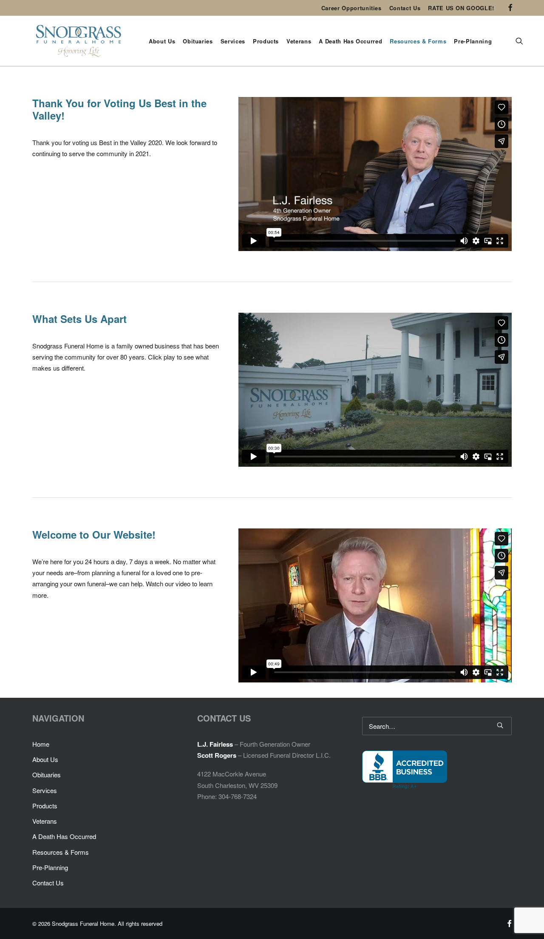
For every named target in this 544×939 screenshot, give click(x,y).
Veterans (298, 41)
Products (266, 41)
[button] (510, 7)
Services (233, 41)
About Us (162, 41)
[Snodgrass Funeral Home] (78, 41)
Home (40, 743)
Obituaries (198, 41)
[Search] (437, 726)
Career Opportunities (351, 8)
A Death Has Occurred (350, 41)
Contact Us (405, 8)
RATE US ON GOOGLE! (461, 8)
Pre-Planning (473, 41)
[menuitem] (351, 8)
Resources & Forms (418, 41)
